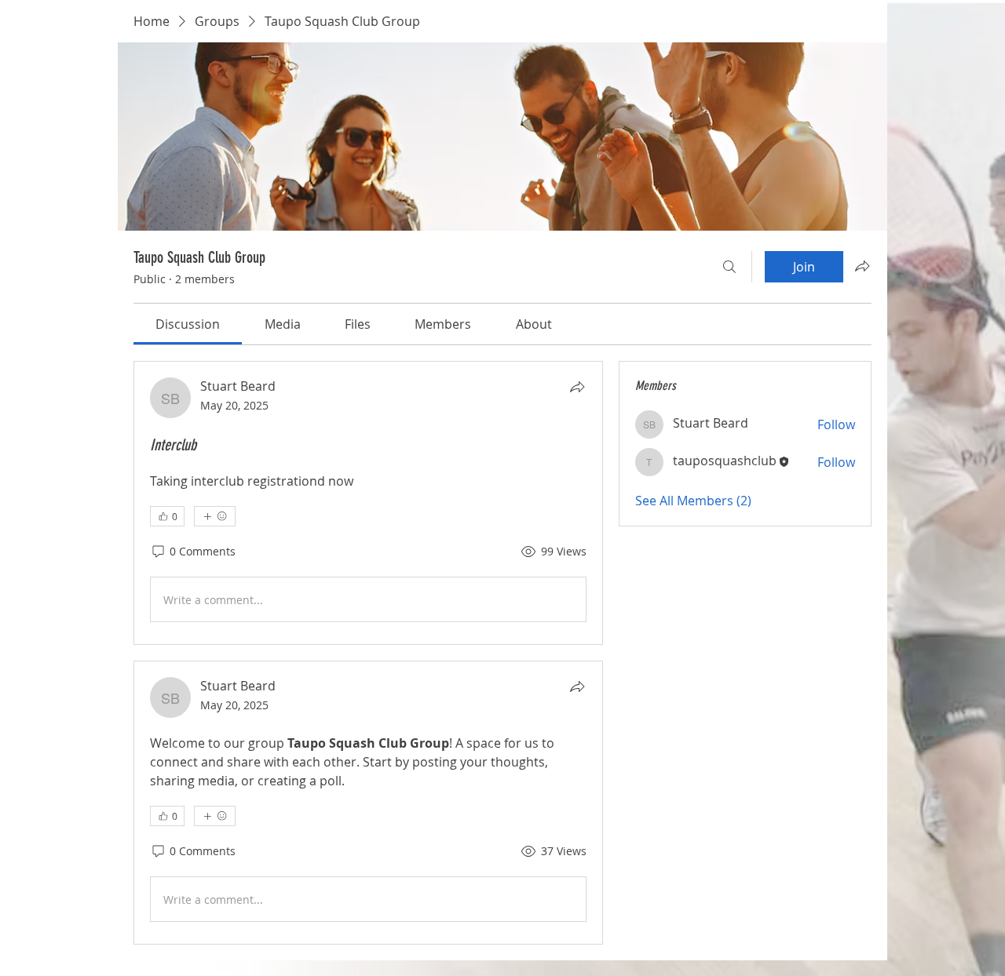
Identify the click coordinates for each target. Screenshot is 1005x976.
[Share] (577, 386)
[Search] (729, 266)
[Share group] (862, 266)
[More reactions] (215, 516)
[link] (187, 324)
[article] (368, 503)
